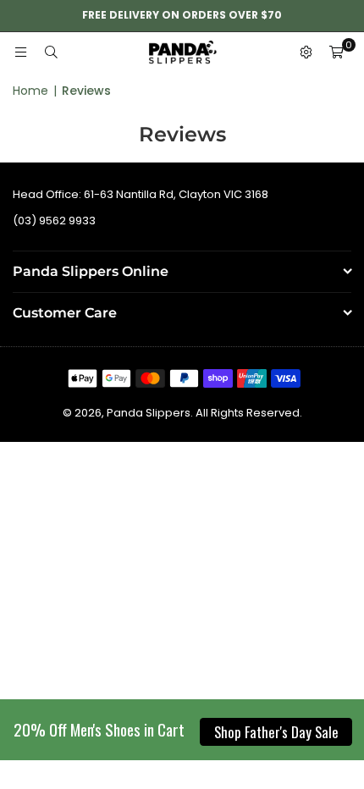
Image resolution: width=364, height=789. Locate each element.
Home (30, 91)
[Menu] (20, 53)
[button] (336, 53)
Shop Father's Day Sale (276, 731)
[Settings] (305, 53)
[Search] (51, 53)
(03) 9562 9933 (54, 220)
